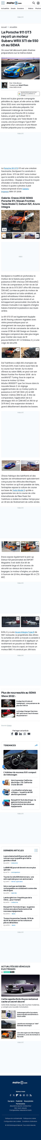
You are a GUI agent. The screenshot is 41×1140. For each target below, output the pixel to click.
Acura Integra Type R (24, 632)
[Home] (14, 3)
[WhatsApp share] (24, 734)
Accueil (4, 27)
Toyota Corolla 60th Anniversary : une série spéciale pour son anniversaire (18, 878)
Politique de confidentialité (13, 1118)
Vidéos (30, 8)
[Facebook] (10, 1095)
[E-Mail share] (29, 734)
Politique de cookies (29, 1118)
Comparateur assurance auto (20, 1110)
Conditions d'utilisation (29, 1121)
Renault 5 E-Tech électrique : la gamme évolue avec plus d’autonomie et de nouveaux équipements (19, 909)
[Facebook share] (12, 734)
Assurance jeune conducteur (20, 1106)
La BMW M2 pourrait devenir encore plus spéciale (19, 868)
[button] (4, 236)
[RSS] (31, 1095)
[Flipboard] (17, 1095)
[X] (14, 1095)
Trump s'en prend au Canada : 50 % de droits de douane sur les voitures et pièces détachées (18, 920)
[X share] (16, 734)
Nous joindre (28, 1101)
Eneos (9, 725)
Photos (38, 8)
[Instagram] (24, 1095)
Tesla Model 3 (18, 490)
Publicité (19, 1101)
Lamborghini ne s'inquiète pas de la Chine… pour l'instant (17, 898)
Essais (13, 8)
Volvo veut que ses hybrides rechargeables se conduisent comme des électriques (20, 888)
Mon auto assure (20, 1108)
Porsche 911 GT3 (11, 168)
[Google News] (20, 1095)
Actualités (5, 8)
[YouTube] (27, 1095)
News (13, 914)
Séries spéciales (17, 881)
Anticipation (15, 872)
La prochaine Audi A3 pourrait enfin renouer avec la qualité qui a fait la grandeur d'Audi (17, 858)
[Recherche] (33, 3)
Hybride (14, 893)
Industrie (14, 863)
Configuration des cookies (12, 1121)
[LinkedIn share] (20, 734)
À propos (11, 1101)
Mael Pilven (23, 85)
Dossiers (20, 8)
